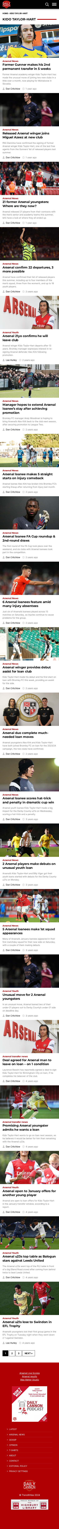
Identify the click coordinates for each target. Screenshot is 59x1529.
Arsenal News (10, 61)
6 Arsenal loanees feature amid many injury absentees (27, 604)
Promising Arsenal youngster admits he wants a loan (25, 1127)
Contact (14, 1461)
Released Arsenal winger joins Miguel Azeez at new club (26, 135)
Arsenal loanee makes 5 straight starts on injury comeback (28, 476)
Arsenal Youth (11, 332)
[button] (47, 4)
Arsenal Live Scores (30, 1373)
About (12, 1455)
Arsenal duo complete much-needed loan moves (25, 735)
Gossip (12, 1440)
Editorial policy (18, 1466)
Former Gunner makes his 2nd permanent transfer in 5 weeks (27, 66)
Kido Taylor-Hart (19, 13)
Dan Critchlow (13, 89)
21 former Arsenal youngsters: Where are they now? (26, 204)
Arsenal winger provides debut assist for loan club (27, 669)
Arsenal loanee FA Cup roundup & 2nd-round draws (29, 538)
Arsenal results (29, 1376)
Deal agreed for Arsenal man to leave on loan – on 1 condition (27, 1062)
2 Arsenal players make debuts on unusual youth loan (29, 866)
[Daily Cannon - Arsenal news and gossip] (6, 4)
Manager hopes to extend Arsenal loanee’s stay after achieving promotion (29, 409)
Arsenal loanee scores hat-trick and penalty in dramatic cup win (28, 800)
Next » (29, 1353)
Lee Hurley (11, 360)
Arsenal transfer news (15, 1056)
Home (5, 13)
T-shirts (13, 1450)
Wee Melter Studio (29, 1379)
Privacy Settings (18, 1471)
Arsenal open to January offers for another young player (29, 1193)
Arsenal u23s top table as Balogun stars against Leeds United (29, 1258)
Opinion (13, 1445)
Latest (13, 1429)
